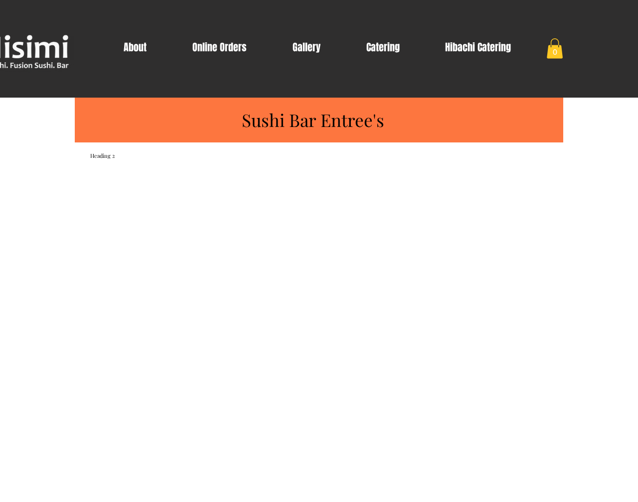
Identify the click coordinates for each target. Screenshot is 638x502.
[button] (554, 48)
